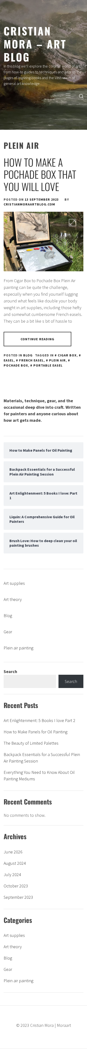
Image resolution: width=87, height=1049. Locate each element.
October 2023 (16, 886)
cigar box (67, 355)
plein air (57, 360)
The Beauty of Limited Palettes (31, 743)
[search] (81, 96)
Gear (8, 631)
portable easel (48, 365)
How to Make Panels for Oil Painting (35, 732)
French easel (31, 360)
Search (10, 671)
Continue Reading (38, 339)
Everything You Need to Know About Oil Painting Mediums (39, 776)
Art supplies (14, 583)
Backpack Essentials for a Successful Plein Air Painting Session (42, 758)
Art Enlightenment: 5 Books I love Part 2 (39, 720)
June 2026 (13, 852)
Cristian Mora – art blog (35, 43)
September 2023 (18, 897)
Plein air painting (18, 648)
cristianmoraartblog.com (29, 204)
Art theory (13, 599)
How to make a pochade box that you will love (40, 174)
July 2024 (12, 874)
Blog (28, 355)
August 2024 (15, 863)
